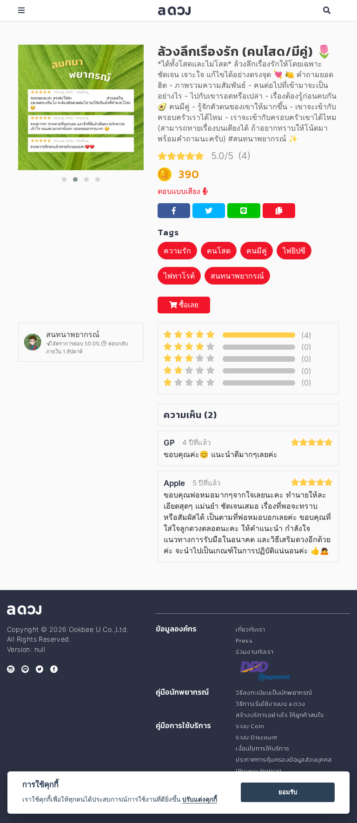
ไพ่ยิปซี (294, 250)
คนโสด (219, 250)
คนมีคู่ (256, 250)
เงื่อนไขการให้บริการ (262, 748)
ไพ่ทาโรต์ (179, 275)
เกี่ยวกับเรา (250, 629)
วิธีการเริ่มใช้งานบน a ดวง (270, 703)
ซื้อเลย (187, 304)
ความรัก (177, 250)
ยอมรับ (287, 792)
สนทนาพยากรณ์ (237, 275)
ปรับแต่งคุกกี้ (199, 799)
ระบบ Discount (256, 737)
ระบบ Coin (250, 726)
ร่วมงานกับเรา (254, 651)
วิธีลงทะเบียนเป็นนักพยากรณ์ (274, 692)
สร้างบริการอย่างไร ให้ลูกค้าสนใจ (280, 714)
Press (244, 640)
